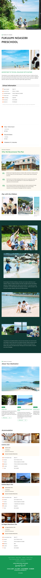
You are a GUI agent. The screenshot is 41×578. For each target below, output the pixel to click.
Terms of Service (11, 557)
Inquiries (24, 557)
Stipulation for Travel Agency (26, 559)
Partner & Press (29, 557)
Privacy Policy (18, 557)
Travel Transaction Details (14, 559)
